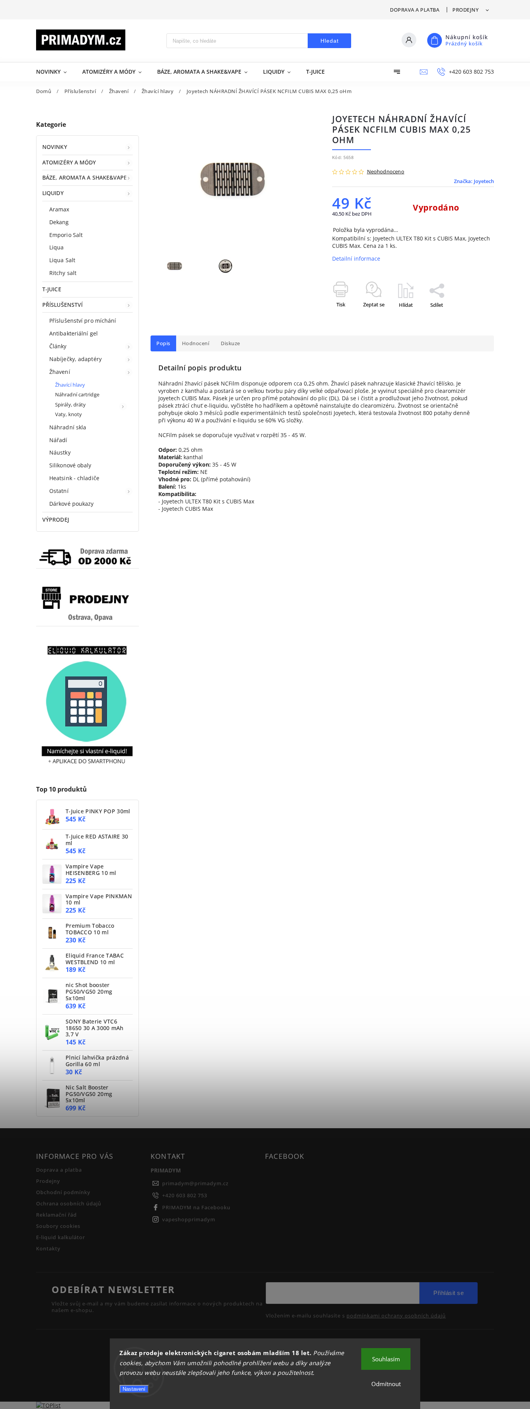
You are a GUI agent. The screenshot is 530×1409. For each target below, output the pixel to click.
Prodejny (465, 9)
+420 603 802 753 (184, 1195)
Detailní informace (356, 258)
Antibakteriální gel (73, 333)
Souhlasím (386, 1359)
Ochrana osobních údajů (68, 1203)
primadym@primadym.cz (195, 1183)
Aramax (59, 209)
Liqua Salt (62, 260)
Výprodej (55, 519)
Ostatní (59, 490)
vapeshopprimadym (188, 1219)
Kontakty (48, 1248)
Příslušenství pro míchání (82, 320)
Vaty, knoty (68, 414)
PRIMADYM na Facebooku (196, 1207)
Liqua (56, 247)
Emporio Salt (66, 235)
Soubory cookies (58, 1226)
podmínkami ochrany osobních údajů (396, 1316)
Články (58, 346)
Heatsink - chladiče (74, 478)
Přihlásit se (448, 1293)
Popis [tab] (163, 343)
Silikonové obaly (70, 465)
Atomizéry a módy (69, 162)
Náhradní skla (67, 427)
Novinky (54, 146)
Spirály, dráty (70, 404)
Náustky (60, 452)
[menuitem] (55, 71)
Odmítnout (386, 1384)
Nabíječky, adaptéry (75, 359)
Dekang (59, 222)
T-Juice (51, 289)
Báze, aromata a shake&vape (84, 177)
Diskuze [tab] (230, 343)
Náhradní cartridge (77, 394)
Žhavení (59, 371)
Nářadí (58, 440)
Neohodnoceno (385, 172)
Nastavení (134, 1389)
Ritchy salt (62, 273)
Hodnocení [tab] (196, 343)
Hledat (329, 41)
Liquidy (53, 193)
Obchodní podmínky (63, 1192)
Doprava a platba (414, 9)
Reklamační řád (56, 1215)
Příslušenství (62, 304)
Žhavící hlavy (70, 385)
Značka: (474, 181)
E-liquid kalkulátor (60, 1237)
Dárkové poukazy (71, 503)
